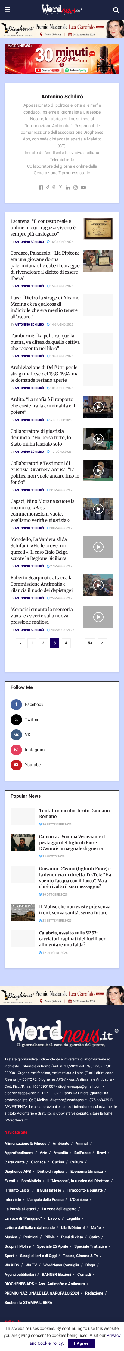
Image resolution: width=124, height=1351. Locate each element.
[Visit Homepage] (61, 10)
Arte (43, 1153)
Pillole (50, 1237)
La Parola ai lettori (20, 1209)
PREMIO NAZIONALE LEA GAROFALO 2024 (42, 1293)
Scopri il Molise (18, 1246)
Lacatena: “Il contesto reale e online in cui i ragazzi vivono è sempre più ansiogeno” (43, 227)
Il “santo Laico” (17, 1190)
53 (90, 643)
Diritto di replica (50, 1171)
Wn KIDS (12, 1265)
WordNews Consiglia (61, 1265)
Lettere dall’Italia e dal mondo (30, 1227)
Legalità (73, 1218)
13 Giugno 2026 (61, 356)
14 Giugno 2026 (61, 325)
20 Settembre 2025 (57, 824)
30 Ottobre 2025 (55, 895)
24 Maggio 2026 (62, 630)
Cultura (76, 1162)
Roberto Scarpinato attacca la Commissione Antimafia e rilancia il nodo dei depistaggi (42, 584)
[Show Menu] (7, 10)
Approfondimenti (19, 1153)
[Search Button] (116, 10)
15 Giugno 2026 (61, 286)
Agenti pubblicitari (20, 1274)
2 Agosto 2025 (53, 856)
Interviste (13, 1199)
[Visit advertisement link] (62, 29)
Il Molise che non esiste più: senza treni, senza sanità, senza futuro (74, 909)
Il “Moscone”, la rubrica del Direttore (78, 1181)
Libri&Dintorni (73, 1227)
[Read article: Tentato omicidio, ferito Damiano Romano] (23, 816)
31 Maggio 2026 (62, 490)
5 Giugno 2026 (61, 420)
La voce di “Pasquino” (23, 1218)
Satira (94, 1237)
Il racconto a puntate (85, 1190)
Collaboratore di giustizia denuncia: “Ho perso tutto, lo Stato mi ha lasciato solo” (41, 437)
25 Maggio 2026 (62, 598)
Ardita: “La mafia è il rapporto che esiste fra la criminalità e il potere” (43, 406)
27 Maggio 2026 (62, 566)
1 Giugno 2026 (61, 452)
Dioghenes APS (18, 1171)
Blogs (90, 1265)
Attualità (61, 1153)
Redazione (94, 1293)
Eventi (10, 1181)
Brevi (101, 1153)
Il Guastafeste (49, 1190)
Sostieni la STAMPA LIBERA (28, 1302)
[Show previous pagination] (20, 643)
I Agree (81, 1343)
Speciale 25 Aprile (52, 1246)
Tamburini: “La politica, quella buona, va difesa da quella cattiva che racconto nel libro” (45, 342)
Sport (9, 1256)
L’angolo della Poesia (45, 1199)
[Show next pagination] (102, 643)
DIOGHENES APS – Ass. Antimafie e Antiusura (45, 1284)
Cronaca (38, 1162)
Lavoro (54, 1218)
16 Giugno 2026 (61, 242)
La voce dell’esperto (59, 1209)
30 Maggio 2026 (62, 528)
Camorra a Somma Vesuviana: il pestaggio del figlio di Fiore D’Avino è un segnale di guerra (72, 842)
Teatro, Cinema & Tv (80, 1256)
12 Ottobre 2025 (55, 953)
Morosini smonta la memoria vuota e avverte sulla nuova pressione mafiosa (42, 615)
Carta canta (15, 1162)
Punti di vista (72, 1237)
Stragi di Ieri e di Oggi (38, 1256)
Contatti (84, 1274)
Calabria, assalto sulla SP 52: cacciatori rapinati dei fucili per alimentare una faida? (72, 938)
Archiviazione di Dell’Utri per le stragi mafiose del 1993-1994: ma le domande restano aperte (44, 374)
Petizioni (30, 1237)
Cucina (58, 1162)
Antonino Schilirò (29, 242)
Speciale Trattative (90, 1246)
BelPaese (82, 1153)
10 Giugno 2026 (61, 388)
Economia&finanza (86, 1171)
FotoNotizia (31, 1181)
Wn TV (31, 1265)
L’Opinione (79, 1199)
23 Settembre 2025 (57, 920)
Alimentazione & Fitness (25, 1143)
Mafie (96, 1227)
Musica (11, 1237)
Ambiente (61, 1143)
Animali (82, 1143)
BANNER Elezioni (56, 1274)
